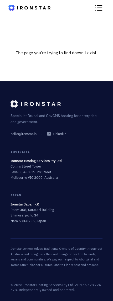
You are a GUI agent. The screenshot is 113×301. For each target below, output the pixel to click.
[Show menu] (99, 8)
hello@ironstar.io (24, 134)
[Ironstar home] (56, 104)
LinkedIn (59, 134)
